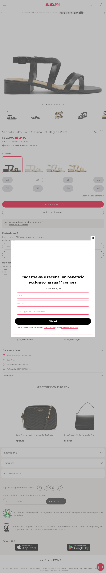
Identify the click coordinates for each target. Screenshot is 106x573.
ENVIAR (52, 321)
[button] (93, 238)
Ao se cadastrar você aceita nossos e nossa (48, 328)
